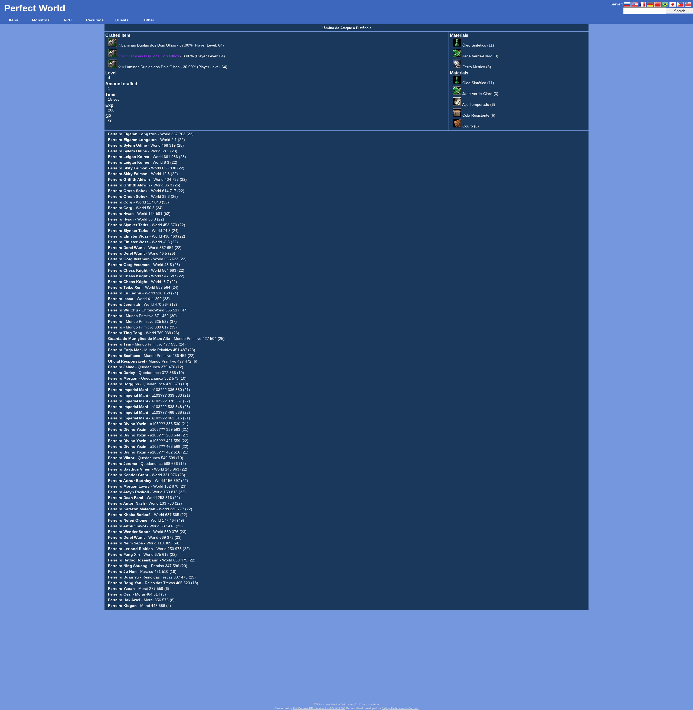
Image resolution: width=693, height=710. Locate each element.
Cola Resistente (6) (478, 115)
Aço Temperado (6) (478, 104)
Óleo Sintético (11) (477, 45)
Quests (122, 20)
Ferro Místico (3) (476, 67)
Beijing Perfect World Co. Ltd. (400, 708)
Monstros (41, 20)
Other (149, 20)
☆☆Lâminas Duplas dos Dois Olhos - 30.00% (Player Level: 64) (172, 67)
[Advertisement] (346, 656)
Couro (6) (470, 126)
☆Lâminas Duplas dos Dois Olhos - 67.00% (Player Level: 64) (170, 45)
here (376, 704)
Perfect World (34, 8)
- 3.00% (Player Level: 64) (171, 56)
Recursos (95, 20)
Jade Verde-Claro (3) (479, 56)
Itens (13, 20)
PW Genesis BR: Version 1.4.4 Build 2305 (319, 708)
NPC (68, 20)
